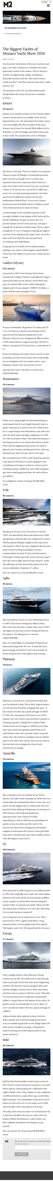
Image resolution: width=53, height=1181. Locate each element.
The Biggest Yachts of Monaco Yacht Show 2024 (24, 51)
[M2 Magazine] (10, 6)
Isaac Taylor (8, 59)
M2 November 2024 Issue (16, 28)
